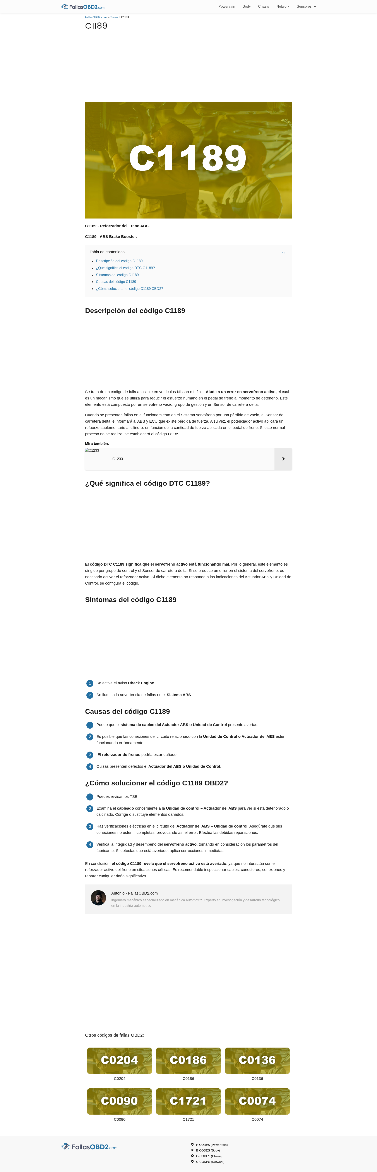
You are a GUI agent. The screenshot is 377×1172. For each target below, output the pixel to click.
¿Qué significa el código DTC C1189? (125, 268)
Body (247, 6)
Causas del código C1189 (116, 282)
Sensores (304, 6)
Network (282, 6)
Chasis (263, 6)
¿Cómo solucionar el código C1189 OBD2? (129, 289)
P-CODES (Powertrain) (212, 1144)
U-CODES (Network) (210, 1161)
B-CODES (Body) (208, 1150)
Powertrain (226, 6)
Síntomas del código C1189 (118, 275)
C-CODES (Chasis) (209, 1156)
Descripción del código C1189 (120, 261)
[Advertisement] (188, 65)
